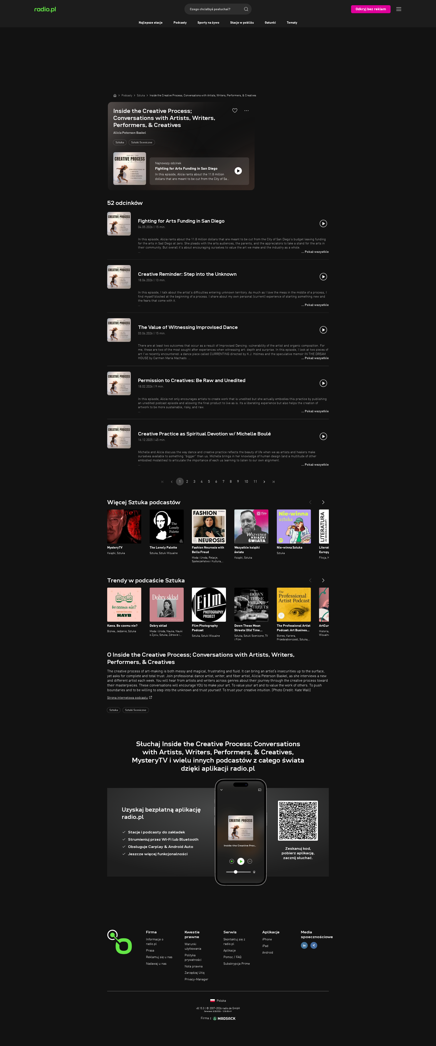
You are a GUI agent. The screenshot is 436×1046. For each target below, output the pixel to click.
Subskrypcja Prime (236, 963)
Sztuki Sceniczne (141, 142)
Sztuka (120, 142)
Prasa (150, 950)
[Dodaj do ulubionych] (234, 110)
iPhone (267, 939)
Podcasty (180, 22)
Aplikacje (229, 950)
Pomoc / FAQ (232, 957)
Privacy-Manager (196, 979)
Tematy (292, 22)
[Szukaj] (246, 9)
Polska (221, 1000)
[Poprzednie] (310, 500)
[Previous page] (171, 481)
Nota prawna (194, 966)
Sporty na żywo (208, 22)
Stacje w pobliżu (242, 22)
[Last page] (273, 481)
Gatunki (270, 22)
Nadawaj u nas (156, 963)
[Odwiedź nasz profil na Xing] (314, 945)
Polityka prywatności (193, 958)
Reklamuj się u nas (159, 957)
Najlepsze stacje (151, 22)
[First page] (162, 481)
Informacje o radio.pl (154, 942)
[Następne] (323, 500)
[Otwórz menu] (398, 9)
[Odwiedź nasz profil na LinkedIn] (304, 945)
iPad (265, 946)
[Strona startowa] (115, 95)
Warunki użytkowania (193, 946)
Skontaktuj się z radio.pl (234, 942)
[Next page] (264, 481)
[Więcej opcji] (246, 110)
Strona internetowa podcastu (127, 697)
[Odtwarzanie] (238, 170)
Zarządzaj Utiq (195, 972)
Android (267, 952)
